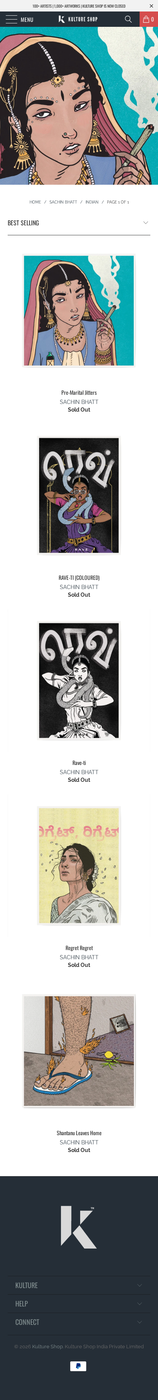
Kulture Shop (47, 1346)
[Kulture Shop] (79, 19)
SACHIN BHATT (79, 402)
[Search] (131, 19)
